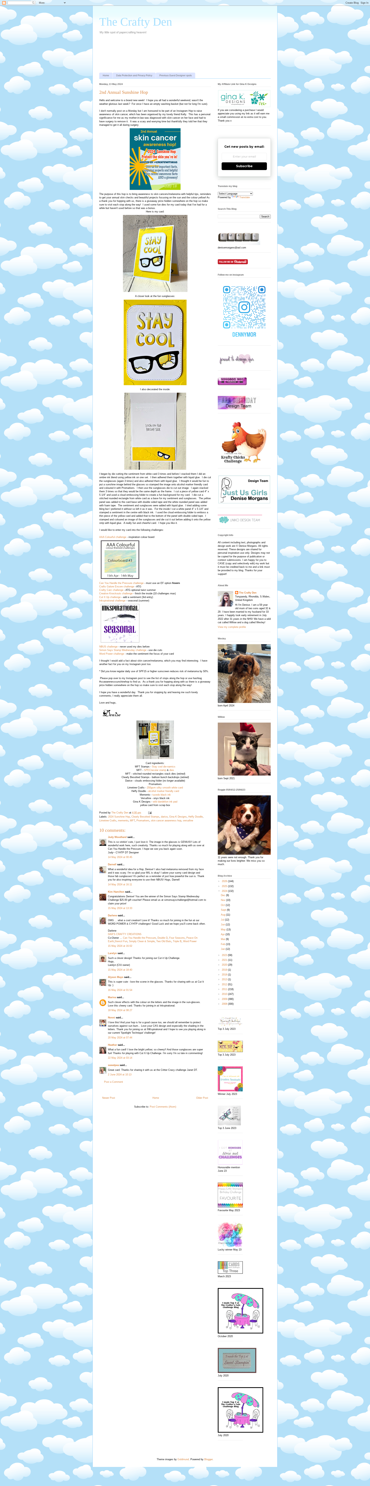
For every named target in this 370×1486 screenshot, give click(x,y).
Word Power (190, 941)
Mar (223, 939)
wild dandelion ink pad (165, 801)
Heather (112, 1044)
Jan (223, 949)
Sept (224, 909)
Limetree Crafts (107, 820)
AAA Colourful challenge (112, 537)
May (223, 929)
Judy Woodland (117, 837)
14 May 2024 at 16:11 (120, 884)
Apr (223, 934)
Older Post (202, 1097)
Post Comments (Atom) (163, 1106)
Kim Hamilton (116, 891)
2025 (225, 886)
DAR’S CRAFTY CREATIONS (124, 934)
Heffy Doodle (195, 816)
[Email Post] (149, 812)
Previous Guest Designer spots (175, 75)
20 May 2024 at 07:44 (120, 1037)
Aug (223, 914)
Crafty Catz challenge (111, 590)
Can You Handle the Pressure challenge (121, 583)
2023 (225, 955)
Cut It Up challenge (110, 597)
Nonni (111, 1017)
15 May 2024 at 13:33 (120, 908)
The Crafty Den (135, 21)
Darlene (113, 915)
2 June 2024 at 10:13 (119, 1074)
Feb (223, 944)
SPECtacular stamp (155, 770)
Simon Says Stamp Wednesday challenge (122, 650)
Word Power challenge (111, 653)
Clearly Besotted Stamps (145, 816)
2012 (225, 984)
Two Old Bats (163, 941)
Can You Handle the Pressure (139, 937)
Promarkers (142, 820)
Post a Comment (113, 1081)
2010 (225, 994)
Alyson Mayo (115, 977)
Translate (244, 197)
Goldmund (183, 1459)
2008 (225, 1003)
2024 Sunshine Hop (119, 816)
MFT (132, 820)
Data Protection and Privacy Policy (134, 75)
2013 (225, 979)
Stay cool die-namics (163, 766)
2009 (225, 999)
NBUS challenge (108, 646)
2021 (225, 960)
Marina (112, 997)
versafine (188, 820)
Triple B (177, 941)
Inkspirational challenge (112, 600)
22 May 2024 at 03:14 (120, 1057)
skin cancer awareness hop (166, 820)
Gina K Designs (178, 816)
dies (171, 770)
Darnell (112, 864)
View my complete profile (232, 627)
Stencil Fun (121, 941)
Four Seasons (177, 937)
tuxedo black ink (161, 794)
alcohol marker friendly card (163, 791)
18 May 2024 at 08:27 (120, 1010)
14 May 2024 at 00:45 (120, 857)
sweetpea (113, 1065)
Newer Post (108, 1097)
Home (106, 75)
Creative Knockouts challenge (116, 593)
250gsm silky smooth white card (165, 787)
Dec (223, 895)
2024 (225, 891)
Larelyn (112, 953)
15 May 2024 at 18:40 (120, 969)
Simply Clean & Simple (142, 941)
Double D (162, 937)
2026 (225, 881)
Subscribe (244, 166)
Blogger (208, 1459)
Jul (223, 919)
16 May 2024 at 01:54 (120, 990)
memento (123, 820)
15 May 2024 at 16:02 (120, 945)
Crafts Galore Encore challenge (116, 586)
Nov (223, 900)
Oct (223, 905)
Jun (223, 924)
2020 (225, 964)
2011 (225, 989)
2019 (225, 969)
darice (164, 816)
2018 (225, 974)
